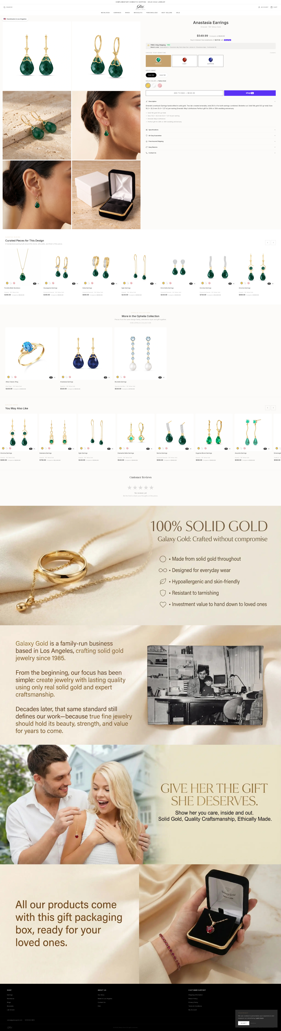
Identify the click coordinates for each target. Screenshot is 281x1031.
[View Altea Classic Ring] (31, 353)
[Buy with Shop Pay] (250, 93)
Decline (253, 1023)
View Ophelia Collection (140, 322)
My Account (192, 1010)
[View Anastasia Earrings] (86, 353)
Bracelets (138, 12)
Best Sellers (167, 12)
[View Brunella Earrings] (140, 353)
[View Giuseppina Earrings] (61, 267)
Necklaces (105, 12)
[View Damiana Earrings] (57, 432)
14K (38, 283)
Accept (244, 1023)
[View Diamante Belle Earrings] (136, 432)
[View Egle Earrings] (140, 267)
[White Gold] (154, 85)
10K (35, 283)
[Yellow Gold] (148, 85)
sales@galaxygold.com (14, 1020)
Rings (127, 12)
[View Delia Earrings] (100, 267)
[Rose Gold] (160, 85)
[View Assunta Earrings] (253, 432)
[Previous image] (6, 267)
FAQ (99, 1006)
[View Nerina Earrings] (175, 432)
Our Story (101, 995)
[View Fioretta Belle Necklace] (22, 267)
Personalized (152, 12)
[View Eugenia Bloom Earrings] (214, 432)
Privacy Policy (193, 1002)
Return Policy (192, 998)
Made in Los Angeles (105, 998)
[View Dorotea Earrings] (218, 267)
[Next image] (38, 267)
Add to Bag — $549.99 (184, 93)
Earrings (117, 12)
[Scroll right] (273, 242)
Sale (178, 12)
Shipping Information (195, 995)
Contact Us (101, 1002)
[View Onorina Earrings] (257, 267)
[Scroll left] (267, 242)
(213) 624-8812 (30, 1020)
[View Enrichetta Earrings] (179, 267)
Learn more (260, 1018)
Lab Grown (11, 1010)
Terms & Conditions (195, 1006)
